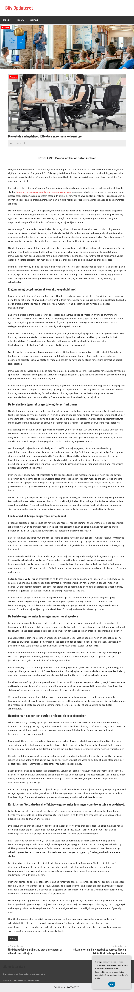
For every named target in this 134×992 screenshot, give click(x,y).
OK (111, 984)
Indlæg (20, 20)
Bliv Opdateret (19, 8)
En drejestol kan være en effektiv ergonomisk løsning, (43, 191)
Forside (6, 20)
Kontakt (34, 20)
